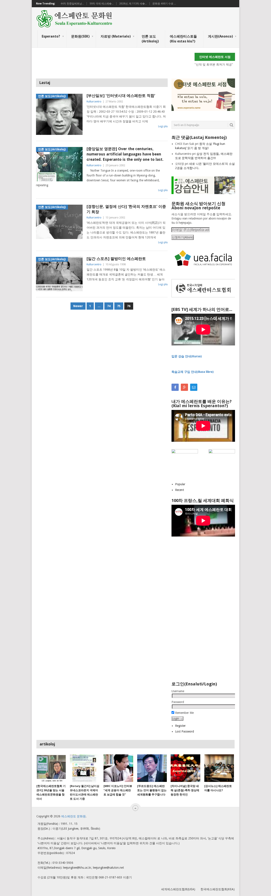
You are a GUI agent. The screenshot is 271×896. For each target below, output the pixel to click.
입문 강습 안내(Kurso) (186, 356)
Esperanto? (51, 36)
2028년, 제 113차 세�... (133, 3)
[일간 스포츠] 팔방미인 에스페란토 (116, 258)
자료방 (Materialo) (116, 36)
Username (177, 691)
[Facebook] (175, 387)
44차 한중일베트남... (72, 3)
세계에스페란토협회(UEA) (178, 889)
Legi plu (163, 126)
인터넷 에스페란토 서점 (215, 57)
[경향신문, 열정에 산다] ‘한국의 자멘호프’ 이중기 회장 (126, 209)
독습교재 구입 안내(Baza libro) (192, 371)
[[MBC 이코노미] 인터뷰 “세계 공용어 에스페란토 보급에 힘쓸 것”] (118, 768)
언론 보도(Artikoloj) (150, 38)
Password (177, 702)
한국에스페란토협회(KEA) (217, 889)
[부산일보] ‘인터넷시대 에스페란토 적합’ (121, 95)
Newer (78, 306)
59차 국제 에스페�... (101, 3)
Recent (179, 490)
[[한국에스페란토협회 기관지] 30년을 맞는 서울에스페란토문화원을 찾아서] (51, 768)
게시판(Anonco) (220, 36)
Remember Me (184, 712)
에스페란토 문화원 (73, 816)
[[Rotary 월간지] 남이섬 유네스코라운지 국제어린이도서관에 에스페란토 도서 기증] (85, 768)
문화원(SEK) (80, 36)
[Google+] (184, 387)
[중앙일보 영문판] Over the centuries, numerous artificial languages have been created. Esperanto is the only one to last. (125, 154)
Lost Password (184, 731)
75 (118, 306)
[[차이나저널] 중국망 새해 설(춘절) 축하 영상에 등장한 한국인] (185, 768)
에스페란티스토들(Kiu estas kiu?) (183, 38)
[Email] (193, 387)
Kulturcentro (94, 101)
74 (109, 306)
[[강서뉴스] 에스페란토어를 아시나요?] (219, 768)
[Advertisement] (113, 62)
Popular (180, 484)
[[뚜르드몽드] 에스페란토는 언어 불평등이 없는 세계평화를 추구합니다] (152, 768)
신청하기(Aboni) (182, 237)
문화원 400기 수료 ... (164, 3)
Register (180, 725)
